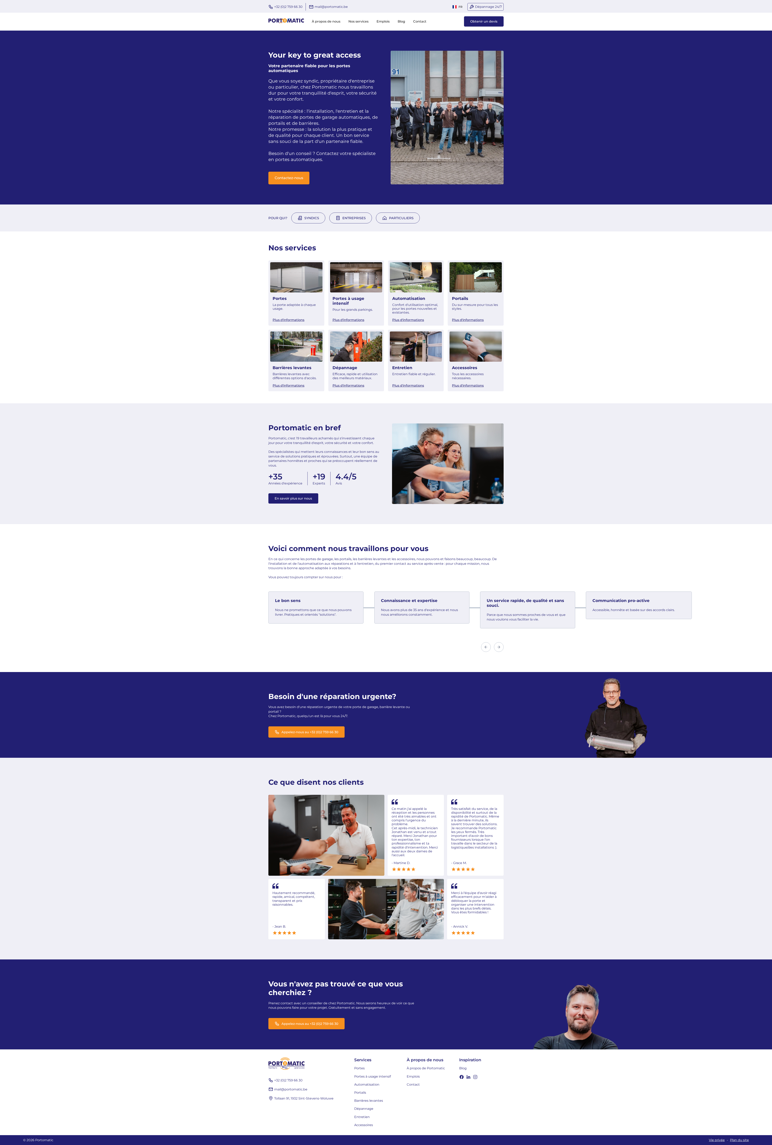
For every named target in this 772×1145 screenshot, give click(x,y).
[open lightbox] (326, 835)
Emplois (383, 21)
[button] (457, 7)
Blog (401, 21)
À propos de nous (326, 21)
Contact (419, 21)
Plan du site (739, 1140)
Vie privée (717, 1140)
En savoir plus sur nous (293, 498)
